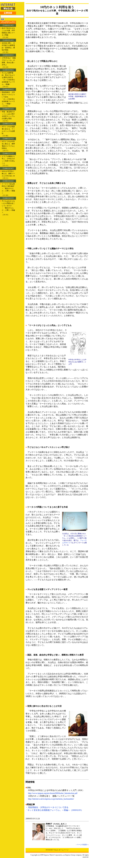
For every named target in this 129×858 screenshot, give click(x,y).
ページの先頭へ (82, 845)
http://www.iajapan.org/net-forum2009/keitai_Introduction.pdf (52, 793)
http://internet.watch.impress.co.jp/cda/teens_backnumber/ (51, 799)
